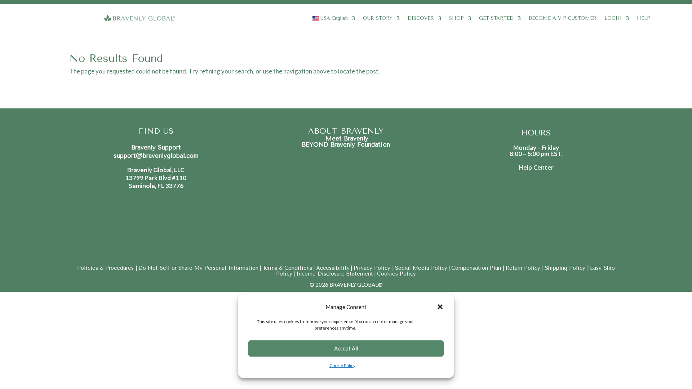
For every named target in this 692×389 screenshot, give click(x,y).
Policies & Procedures (106, 268)
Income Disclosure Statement (334, 273)
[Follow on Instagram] (334, 210)
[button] (440, 306)
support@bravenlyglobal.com (156, 155)
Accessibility (333, 268)
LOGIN (613, 18)
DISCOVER (421, 18)
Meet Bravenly (345, 138)
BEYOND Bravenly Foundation (346, 144)
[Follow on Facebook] (310, 210)
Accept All (346, 348)
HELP (643, 18)
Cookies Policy (396, 273)
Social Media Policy (421, 268)
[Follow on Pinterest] (357, 210)
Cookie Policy (342, 365)
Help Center (536, 167)
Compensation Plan (477, 268)
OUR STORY (377, 18)
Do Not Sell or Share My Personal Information (198, 268)
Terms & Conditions (287, 268)
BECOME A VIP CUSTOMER (562, 18)
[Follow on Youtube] (381, 210)
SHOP (456, 18)
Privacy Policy (373, 268)
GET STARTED (496, 18)
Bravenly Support (156, 147)
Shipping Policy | (567, 268)
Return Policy (524, 268)
